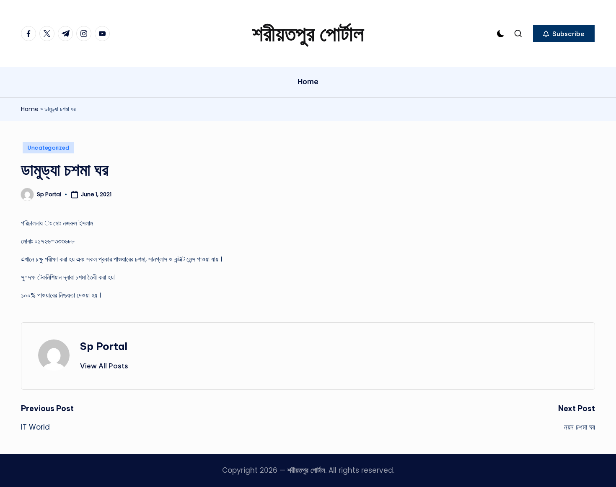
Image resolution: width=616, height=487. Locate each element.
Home (30, 109)
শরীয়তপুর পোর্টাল (308, 33)
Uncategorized (48, 147)
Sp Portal (103, 346)
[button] (564, 33)
